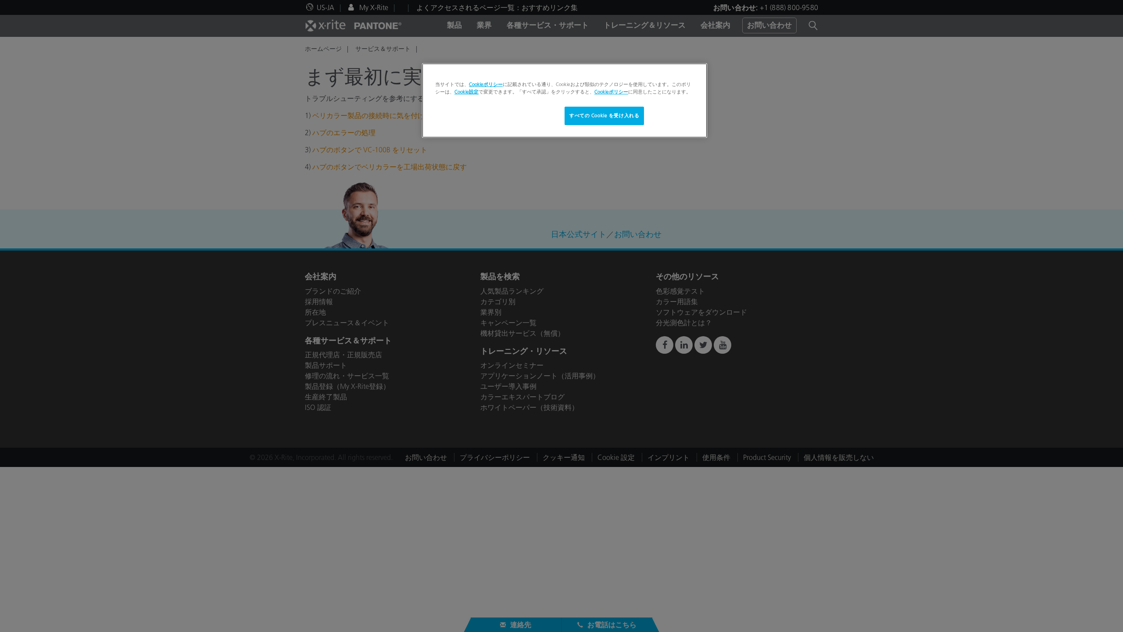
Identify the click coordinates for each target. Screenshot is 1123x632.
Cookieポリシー (486, 84)
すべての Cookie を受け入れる (604, 115)
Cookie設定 (466, 92)
